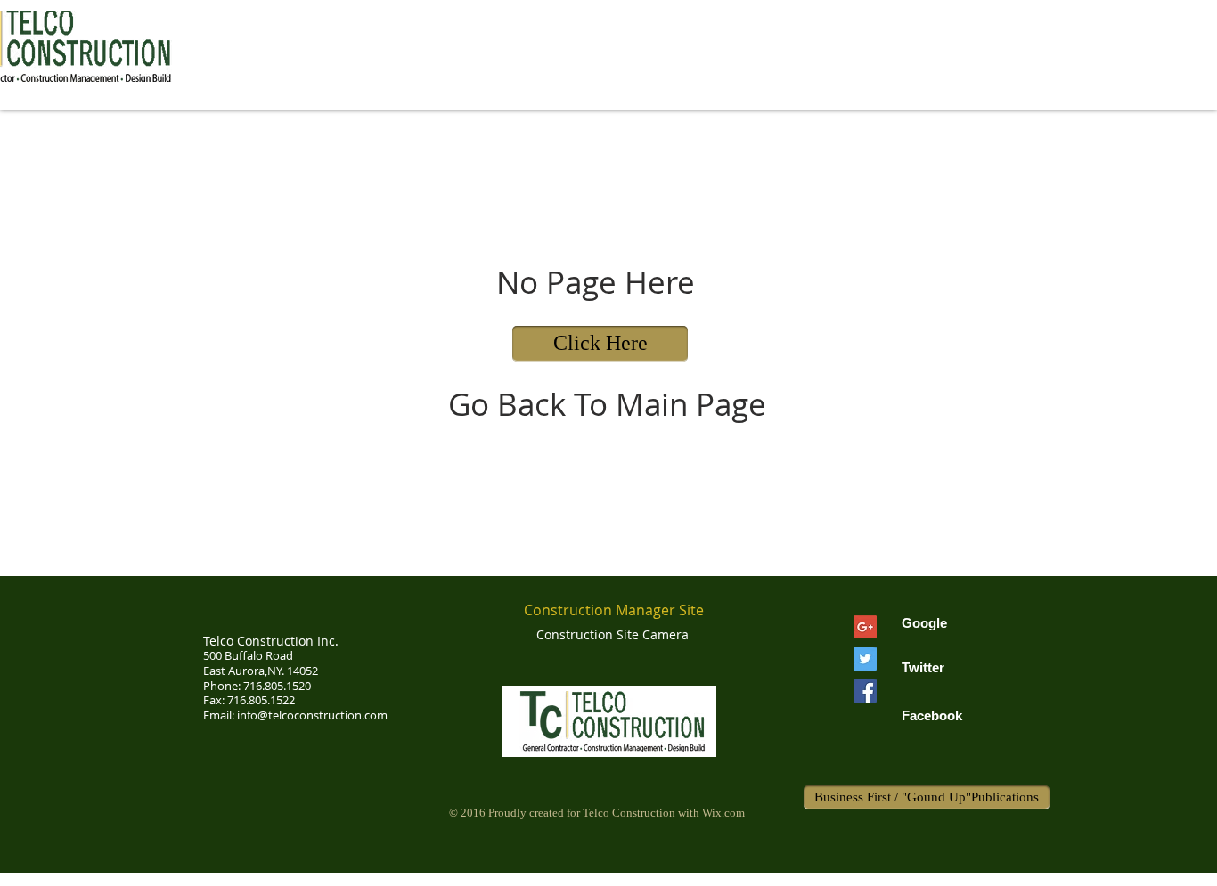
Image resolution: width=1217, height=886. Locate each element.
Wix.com (723, 812)
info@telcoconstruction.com (312, 715)
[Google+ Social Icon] (865, 626)
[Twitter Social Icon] (865, 659)
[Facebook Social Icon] (865, 691)
